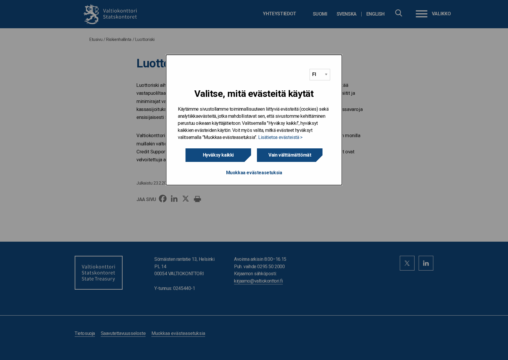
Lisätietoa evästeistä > (280, 137)
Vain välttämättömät (289, 155)
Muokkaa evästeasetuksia (254, 172)
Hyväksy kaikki (218, 155)
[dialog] (254, 120)
